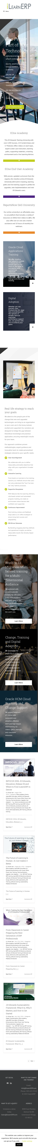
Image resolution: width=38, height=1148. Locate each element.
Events (26, 794)
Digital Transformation (12, 1018)
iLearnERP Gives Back (11, 796)
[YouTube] (7, 1083)
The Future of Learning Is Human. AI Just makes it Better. (17, 861)
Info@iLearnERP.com (28, 1088)
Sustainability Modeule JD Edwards (20, 1033)
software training (15, 882)
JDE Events (13, 880)
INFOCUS (20, 796)
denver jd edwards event (21, 802)
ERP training (16, 804)
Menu (7, 11)
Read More (8, 827)
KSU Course (17, 798)
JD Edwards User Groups (22, 808)
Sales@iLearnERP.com (9, 1115)
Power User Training (11, 872)
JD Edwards (12, 806)
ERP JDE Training (27, 874)
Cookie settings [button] (27, 1141)
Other (22, 798)
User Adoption (14, 874)
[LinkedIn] (11, 1083)
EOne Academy (20, 794)
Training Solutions (16, 800)
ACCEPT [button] (19, 1144)
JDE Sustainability (14, 809)
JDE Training (23, 809)
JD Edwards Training (16, 878)
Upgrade (23, 800)
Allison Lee (11, 792)
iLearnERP (22, 804)
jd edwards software (21, 806)
